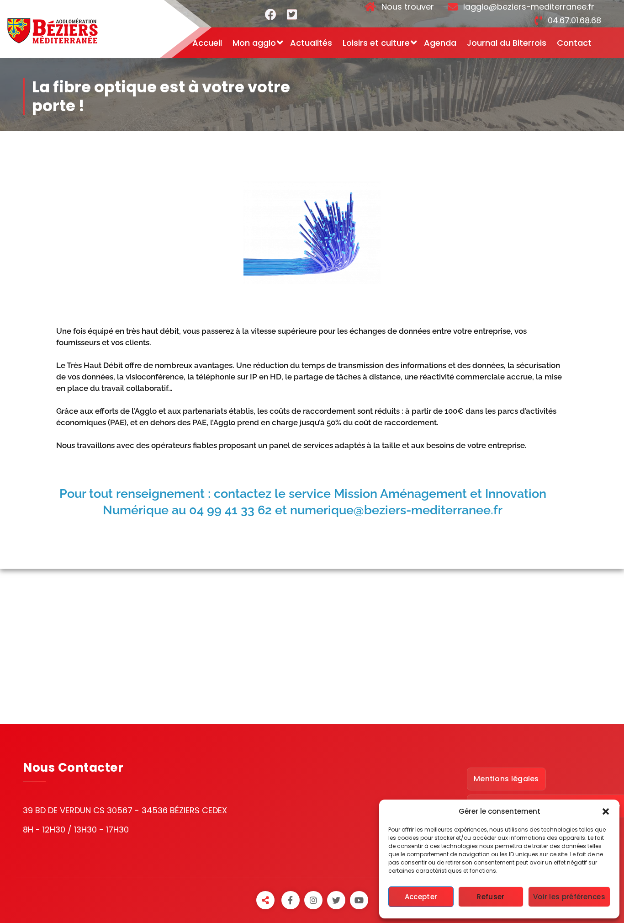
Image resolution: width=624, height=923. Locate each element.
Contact (574, 42)
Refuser (490, 897)
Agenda (440, 42)
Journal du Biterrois (506, 42)
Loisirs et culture (376, 42)
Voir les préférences (569, 897)
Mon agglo (254, 42)
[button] (605, 811)
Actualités (311, 42)
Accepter (421, 897)
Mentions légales (506, 779)
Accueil (207, 42)
